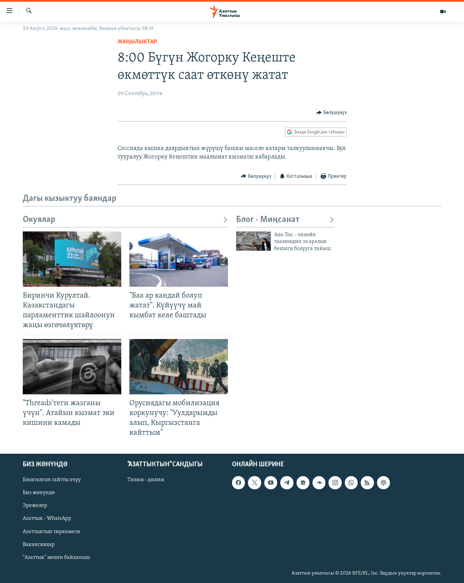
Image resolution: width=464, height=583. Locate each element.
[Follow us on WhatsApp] (351, 482)
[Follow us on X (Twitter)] (254, 482)
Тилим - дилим (145, 480)
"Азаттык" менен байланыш (56, 557)
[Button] (331, 112)
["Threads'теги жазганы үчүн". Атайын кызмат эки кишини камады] (72, 366)
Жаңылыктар (137, 42)
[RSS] (367, 482)
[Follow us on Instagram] (334, 482)
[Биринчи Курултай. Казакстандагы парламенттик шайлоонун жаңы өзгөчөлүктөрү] (72, 259)
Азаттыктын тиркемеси (51, 531)
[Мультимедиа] (443, 11)
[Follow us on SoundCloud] (319, 482)
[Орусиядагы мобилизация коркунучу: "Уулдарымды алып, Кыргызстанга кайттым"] (178, 366)
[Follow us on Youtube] (270, 482)
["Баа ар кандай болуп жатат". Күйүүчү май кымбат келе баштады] (178, 259)
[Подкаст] (383, 482)
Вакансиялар (39, 544)
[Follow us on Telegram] (286, 482)
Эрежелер (35, 506)
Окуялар (39, 219)
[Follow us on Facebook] (238, 482)
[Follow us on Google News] (303, 482)
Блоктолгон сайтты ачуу (52, 480)
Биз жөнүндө (39, 493)
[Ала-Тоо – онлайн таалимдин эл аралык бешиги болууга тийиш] (253, 241)
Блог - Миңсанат (268, 219)
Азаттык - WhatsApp (47, 519)
